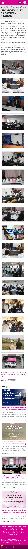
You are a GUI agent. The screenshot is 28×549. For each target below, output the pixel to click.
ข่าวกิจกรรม (12, 380)
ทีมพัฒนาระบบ (16, 548)
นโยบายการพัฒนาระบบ (6, 548)
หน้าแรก (2, 18)
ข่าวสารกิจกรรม (9, 18)
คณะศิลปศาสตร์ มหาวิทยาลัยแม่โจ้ (13, 373)
